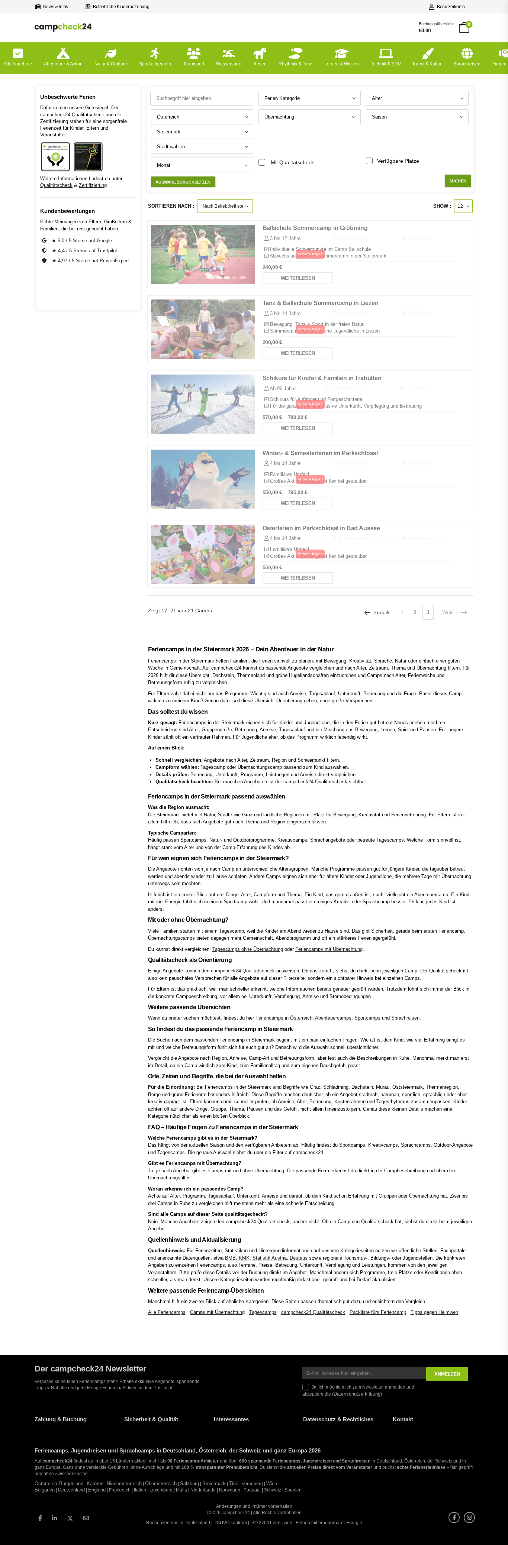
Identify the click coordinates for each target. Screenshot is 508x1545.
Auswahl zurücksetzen (182, 182)
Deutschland (71, 1490)
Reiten (260, 64)
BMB (230, 1258)
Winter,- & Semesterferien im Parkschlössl (320, 453)
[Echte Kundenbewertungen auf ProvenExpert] (45, 260)
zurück (382, 612)
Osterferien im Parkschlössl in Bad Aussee (321, 528)
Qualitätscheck (56, 185)
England (97, 1490)
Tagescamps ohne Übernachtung (247, 949)
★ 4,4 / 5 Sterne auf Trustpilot (84, 250)
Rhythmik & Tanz (295, 64)
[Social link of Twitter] (70, 1518)
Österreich (46, 1483)
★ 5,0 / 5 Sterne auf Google (82, 240)
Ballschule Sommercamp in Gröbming (315, 228)
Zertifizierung (93, 185)
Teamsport (193, 64)
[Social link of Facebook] (40, 1518)
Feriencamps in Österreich (283, 1018)
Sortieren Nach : (171, 206)
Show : (442, 206)
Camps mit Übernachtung (217, 1312)
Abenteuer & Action (63, 64)
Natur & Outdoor (110, 64)
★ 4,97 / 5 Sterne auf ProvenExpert (90, 260)
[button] (16, 1528)
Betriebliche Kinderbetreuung (121, 6)
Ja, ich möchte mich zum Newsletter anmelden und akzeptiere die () (358, 1390)
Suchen (457, 181)
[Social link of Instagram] (469, 1517)
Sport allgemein (155, 64)
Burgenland (71, 1483)
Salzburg (189, 1483)
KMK (244, 1258)
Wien (271, 1483)
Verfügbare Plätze (398, 161)
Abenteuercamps (333, 1018)
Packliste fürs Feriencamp (378, 1312)
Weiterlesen (298, 278)
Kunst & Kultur (427, 64)
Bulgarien (45, 1490)
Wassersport (228, 64)
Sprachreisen (466, 64)
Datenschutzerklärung (357, 1394)
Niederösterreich (124, 1483)
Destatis (299, 1258)
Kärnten (95, 1483)
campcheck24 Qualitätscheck (243, 971)
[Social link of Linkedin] (54, 1518)
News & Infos (55, 6)
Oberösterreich (161, 1483)
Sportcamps (367, 1018)
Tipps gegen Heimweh (434, 1312)
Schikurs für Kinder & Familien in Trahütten (322, 378)
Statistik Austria (270, 1258)
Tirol (233, 1483)
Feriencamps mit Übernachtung (329, 949)
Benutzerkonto (451, 6)
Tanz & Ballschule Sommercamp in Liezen (321, 303)
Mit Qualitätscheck (292, 162)
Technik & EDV (386, 64)
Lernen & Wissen (341, 64)
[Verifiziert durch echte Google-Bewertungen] (45, 240)
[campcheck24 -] (63, 27)
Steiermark (214, 1483)
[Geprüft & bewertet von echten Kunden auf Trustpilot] (45, 250)
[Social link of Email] (86, 1518)
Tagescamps (263, 1312)
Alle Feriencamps (167, 1312)
